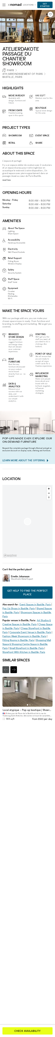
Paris (10, 70)
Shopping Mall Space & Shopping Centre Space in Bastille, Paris (26, 644)
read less (6, 180)
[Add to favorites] (50, 14)
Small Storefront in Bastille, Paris (26, 648)
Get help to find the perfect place (27, 592)
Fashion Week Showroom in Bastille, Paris (24, 636)
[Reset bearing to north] (49, 497)
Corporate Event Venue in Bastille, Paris (30, 632)
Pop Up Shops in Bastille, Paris (18, 608)
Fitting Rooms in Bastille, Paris (18, 640)
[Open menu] (4, 5)
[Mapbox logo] (10, 555)
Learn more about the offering (23, 460)
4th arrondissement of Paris (22, 73)
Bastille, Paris (12, 76)
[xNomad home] (14, 5)
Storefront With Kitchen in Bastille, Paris (23, 652)
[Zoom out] (49, 493)
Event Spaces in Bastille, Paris (35, 604)
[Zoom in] (49, 488)
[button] (27, 41)
